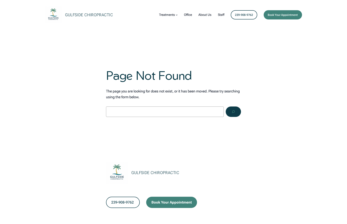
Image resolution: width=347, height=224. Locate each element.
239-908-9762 (244, 14)
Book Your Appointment (283, 14)
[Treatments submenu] (177, 15)
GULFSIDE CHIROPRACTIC (89, 14)
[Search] (233, 111)
